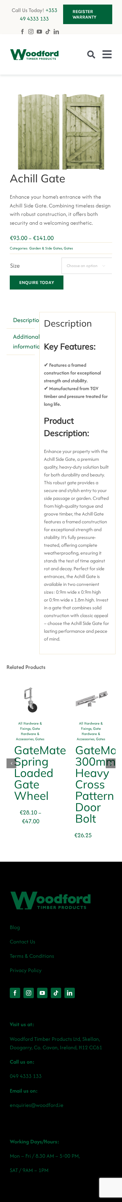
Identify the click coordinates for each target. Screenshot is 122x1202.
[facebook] (22, 31)
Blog (15, 927)
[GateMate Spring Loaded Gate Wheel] (30, 690)
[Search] (91, 54)
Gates (68, 248)
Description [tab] (24, 320)
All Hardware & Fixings (30, 726)
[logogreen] (34, 52)
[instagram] (31, 31)
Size (15, 265)
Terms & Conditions (32, 956)
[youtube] (39, 31)
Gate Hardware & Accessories (28, 734)
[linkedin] (56, 31)
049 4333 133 (26, 1076)
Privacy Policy (26, 970)
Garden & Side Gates (45, 248)
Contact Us (22, 941)
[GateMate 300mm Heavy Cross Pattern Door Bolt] (91, 690)
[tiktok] (47, 31)
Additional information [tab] (24, 341)
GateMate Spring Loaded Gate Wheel (40, 773)
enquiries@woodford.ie (36, 1105)
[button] (11, 763)
